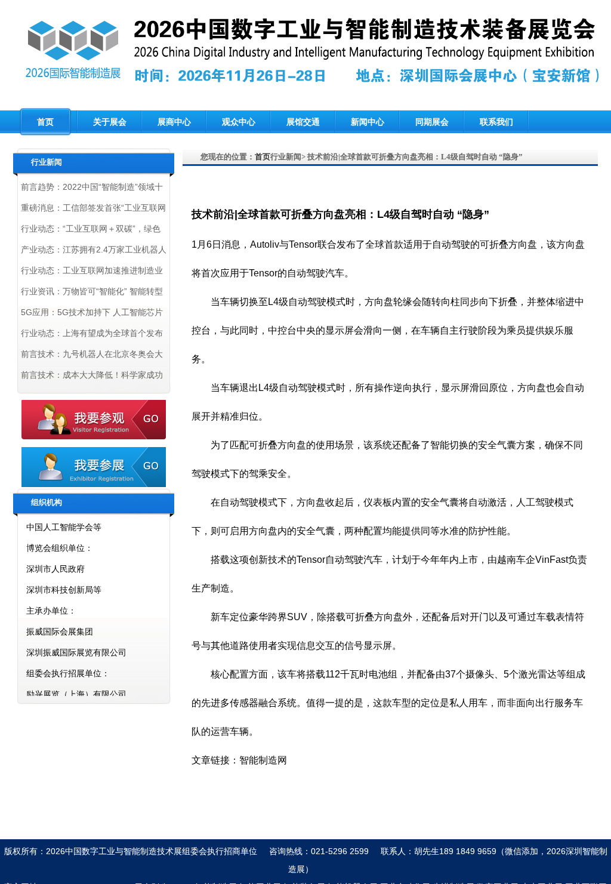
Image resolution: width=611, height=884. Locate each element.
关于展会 (109, 122)
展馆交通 (303, 122)
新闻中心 (367, 122)
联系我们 (496, 122)
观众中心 (238, 122)
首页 (45, 122)
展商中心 (174, 122)
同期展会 (432, 122)
